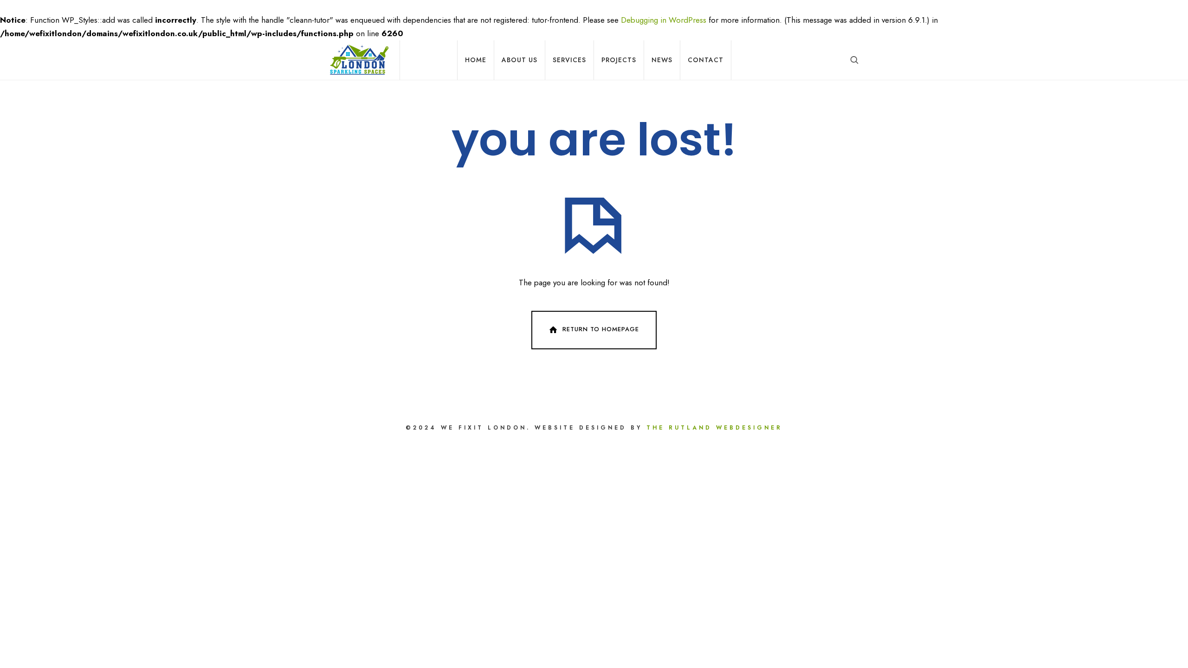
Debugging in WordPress (663, 20)
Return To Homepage (600, 329)
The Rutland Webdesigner (714, 428)
